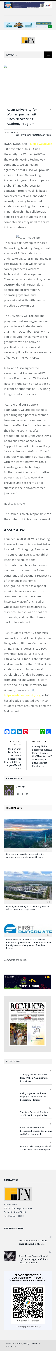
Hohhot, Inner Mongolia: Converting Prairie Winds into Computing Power (27, 908)
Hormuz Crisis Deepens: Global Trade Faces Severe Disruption (35, 1148)
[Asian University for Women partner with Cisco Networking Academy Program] (28, 85)
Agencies (11, 132)
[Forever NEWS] (28, 40)
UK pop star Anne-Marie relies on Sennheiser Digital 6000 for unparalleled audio (12, 758)
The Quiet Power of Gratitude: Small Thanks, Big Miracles (34, 1114)
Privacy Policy (23, 1343)
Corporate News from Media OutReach (34, 135)
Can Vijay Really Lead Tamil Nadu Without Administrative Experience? (34, 1078)
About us (10, 1343)
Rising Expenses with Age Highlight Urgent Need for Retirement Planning (33, 1096)
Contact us (11, 1346)
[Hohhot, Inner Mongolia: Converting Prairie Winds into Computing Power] (28, 887)
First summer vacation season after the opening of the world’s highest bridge (25, 855)
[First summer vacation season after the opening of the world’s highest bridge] (28, 835)
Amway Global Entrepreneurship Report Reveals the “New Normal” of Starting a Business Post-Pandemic (42, 756)
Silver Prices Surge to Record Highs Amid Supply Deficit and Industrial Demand (33, 1259)
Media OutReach (41, 144)
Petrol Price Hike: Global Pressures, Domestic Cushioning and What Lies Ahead (36, 1131)
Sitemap (36, 1343)
